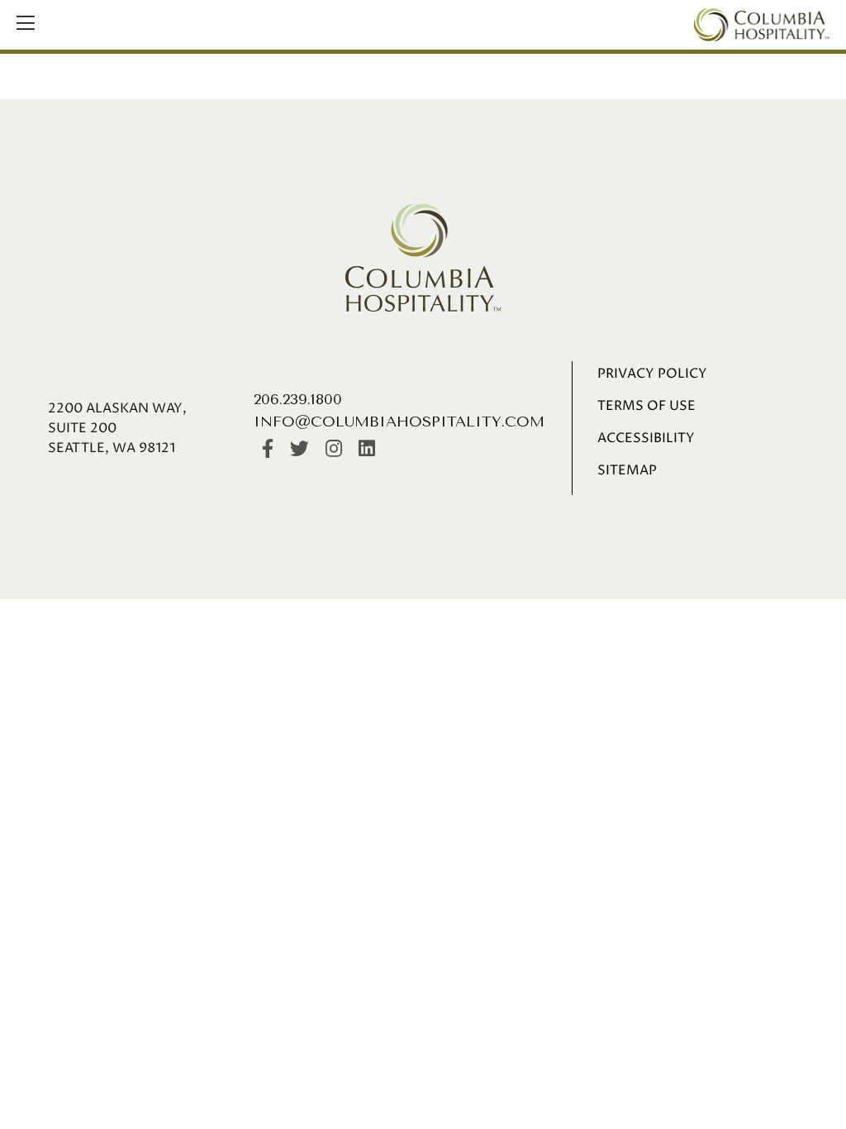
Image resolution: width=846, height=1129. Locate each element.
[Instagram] (333, 450)
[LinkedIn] (366, 450)
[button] (26, 24)
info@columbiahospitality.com (399, 421)
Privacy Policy (652, 373)
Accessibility (646, 438)
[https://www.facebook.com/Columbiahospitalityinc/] (268, 450)
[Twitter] (299, 450)
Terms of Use (646, 406)
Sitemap (627, 470)
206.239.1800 (298, 399)
